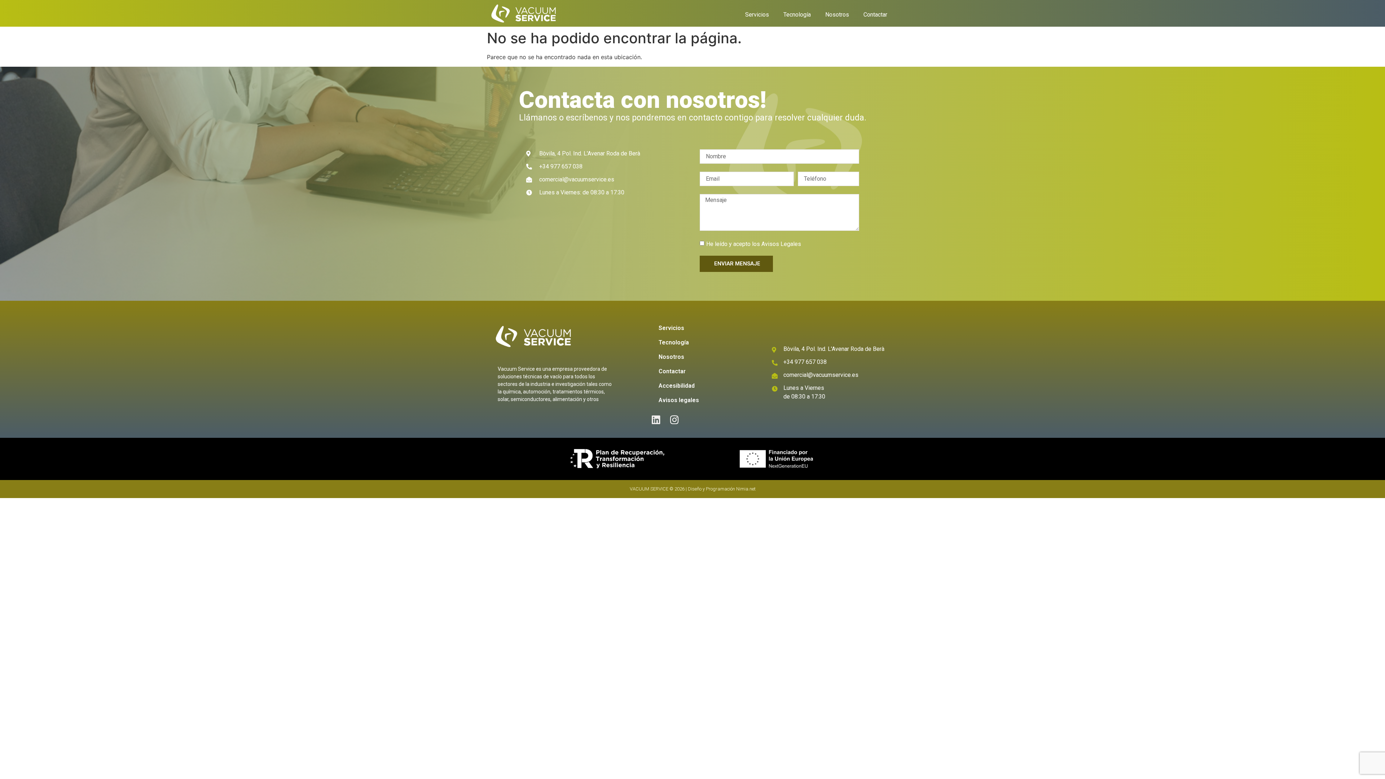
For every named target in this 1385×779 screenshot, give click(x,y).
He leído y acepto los (753, 244)
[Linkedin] (656, 419)
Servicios (757, 14)
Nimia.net (746, 489)
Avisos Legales (781, 244)
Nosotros (837, 14)
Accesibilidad (677, 385)
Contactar (875, 14)
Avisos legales (679, 400)
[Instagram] (675, 419)
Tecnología (797, 14)
